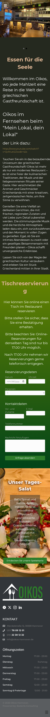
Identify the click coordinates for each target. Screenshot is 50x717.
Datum (9, 377)
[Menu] (46, 712)
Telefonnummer (14, 424)
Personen (10, 389)
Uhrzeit (32, 377)
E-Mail (29, 409)
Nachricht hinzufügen (17, 437)
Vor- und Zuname (10, 410)
